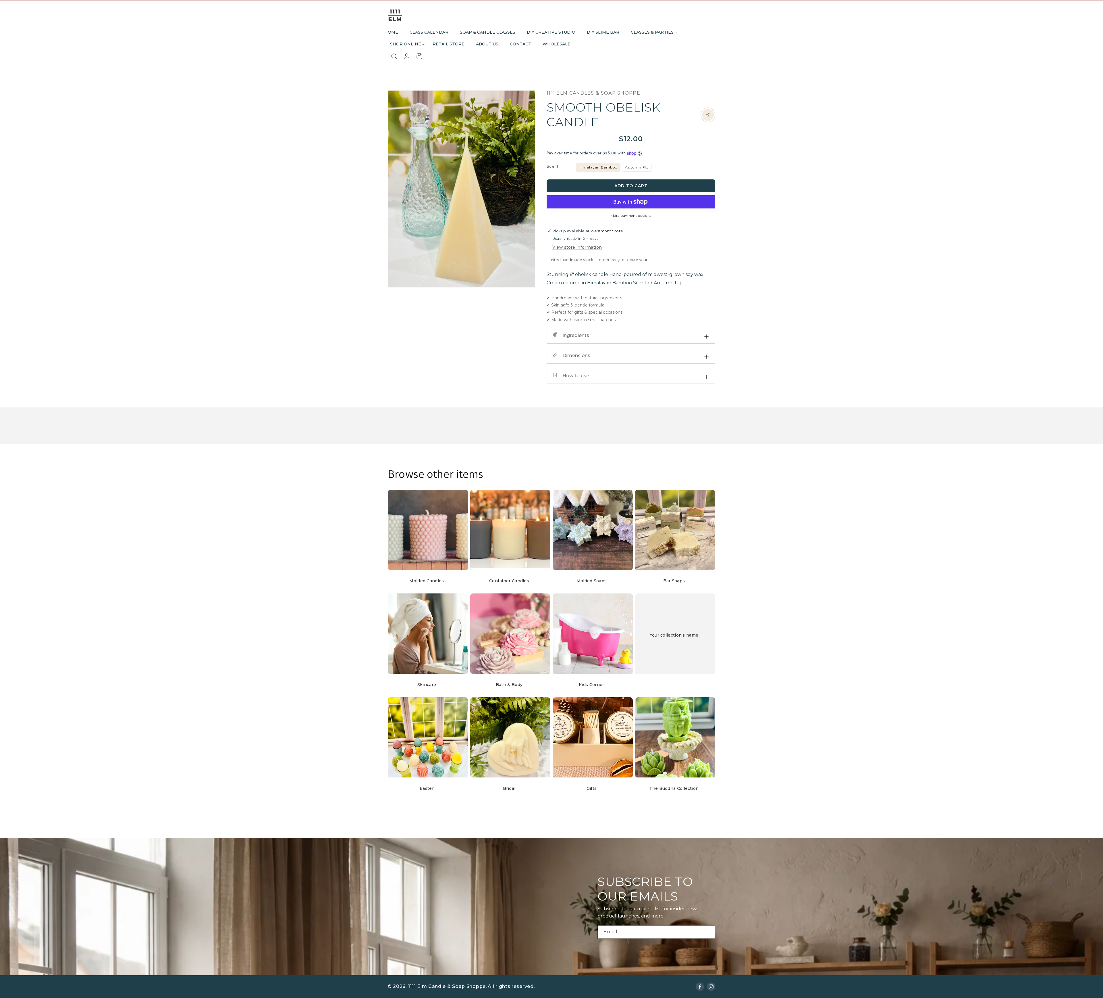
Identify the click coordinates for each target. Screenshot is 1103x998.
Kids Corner (591, 684)
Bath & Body (509, 684)
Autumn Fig (637, 167)
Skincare (426, 684)
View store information (577, 247)
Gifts (592, 788)
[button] (652, 32)
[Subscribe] (708, 932)
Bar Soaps (674, 580)
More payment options (631, 215)
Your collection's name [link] (674, 635)
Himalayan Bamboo (598, 167)
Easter (427, 788)
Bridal (509, 788)
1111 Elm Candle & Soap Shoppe (447, 986)
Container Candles (509, 580)
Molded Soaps (591, 580)
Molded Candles (426, 580)
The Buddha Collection (674, 788)
